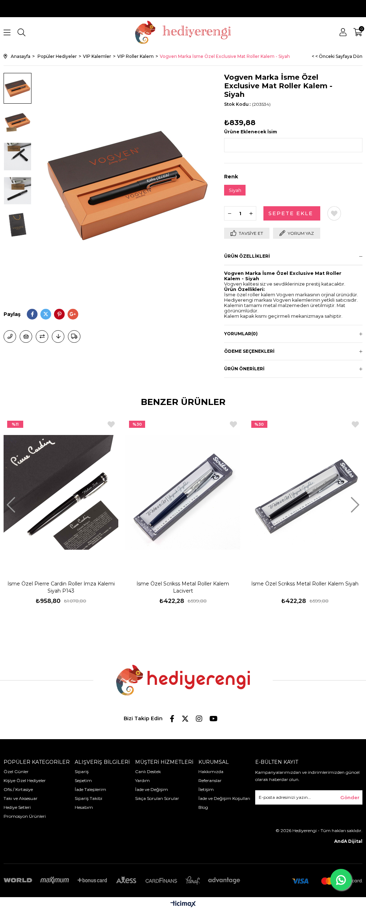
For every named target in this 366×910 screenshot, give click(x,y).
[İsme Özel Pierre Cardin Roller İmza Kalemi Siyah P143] (61, 492)
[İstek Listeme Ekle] (26, 336)
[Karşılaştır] (42, 336)
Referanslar (210, 780)
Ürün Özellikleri (247, 256)
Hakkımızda (210, 771)
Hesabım (84, 807)
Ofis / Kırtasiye (18, 789)
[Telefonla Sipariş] (10, 336)
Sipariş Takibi (88, 798)
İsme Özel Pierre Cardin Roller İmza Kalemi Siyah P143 (61, 587)
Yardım (142, 780)
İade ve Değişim (151, 789)
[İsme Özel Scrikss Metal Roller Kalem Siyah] (305, 492)
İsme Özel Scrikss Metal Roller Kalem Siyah (304, 583)
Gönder (350, 797)
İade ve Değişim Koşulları (224, 798)
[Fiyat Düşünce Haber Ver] (58, 336)
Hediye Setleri (17, 807)
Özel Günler (16, 771)
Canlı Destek (148, 771)
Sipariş (82, 771)
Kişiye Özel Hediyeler (25, 780)
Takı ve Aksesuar (21, 798)
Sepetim (83, 780)
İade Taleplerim (90, 789)
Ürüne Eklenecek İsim (250, 131)
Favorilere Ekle (111, 424)
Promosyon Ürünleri (25, 816)
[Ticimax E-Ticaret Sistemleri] (183, 904)
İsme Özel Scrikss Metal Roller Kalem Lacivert (183, 587)
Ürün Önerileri (244, 368)
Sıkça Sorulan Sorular (157, 798)
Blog (203, 807)
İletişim (206, 789)
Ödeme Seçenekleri (249, 351)
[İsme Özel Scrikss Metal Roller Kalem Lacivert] (182, 492)
